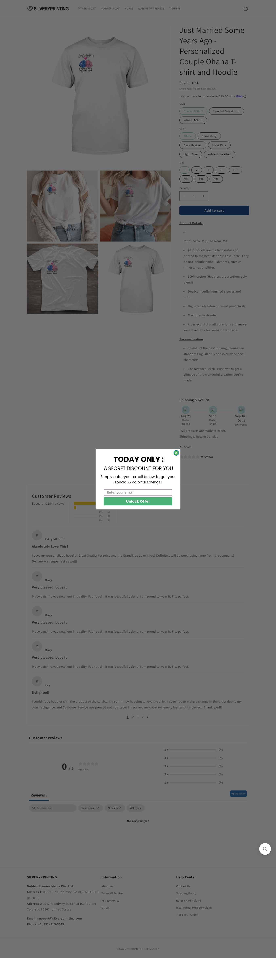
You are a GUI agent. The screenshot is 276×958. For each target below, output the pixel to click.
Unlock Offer (138, 501)
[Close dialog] (176, 452)
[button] (265, 849)
